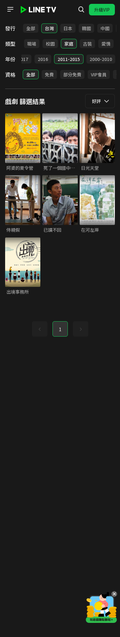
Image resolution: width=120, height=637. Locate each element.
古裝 (87, 43)
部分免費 (72, 74)
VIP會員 (99, 74)
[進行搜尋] (81, 9)
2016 (43, 59)
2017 (23, 59)
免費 (49, 74)
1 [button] (60, 329)
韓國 (86, 28)
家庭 (68, 43)
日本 (67, 28)
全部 (30, 28)
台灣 (49, 28)
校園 (50, 43)
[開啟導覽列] (10, 9)
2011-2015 (69, 59)
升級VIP (102, 9)
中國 (104, 28)
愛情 (105, 43)
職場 (31, 43)
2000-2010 (101, 59)
